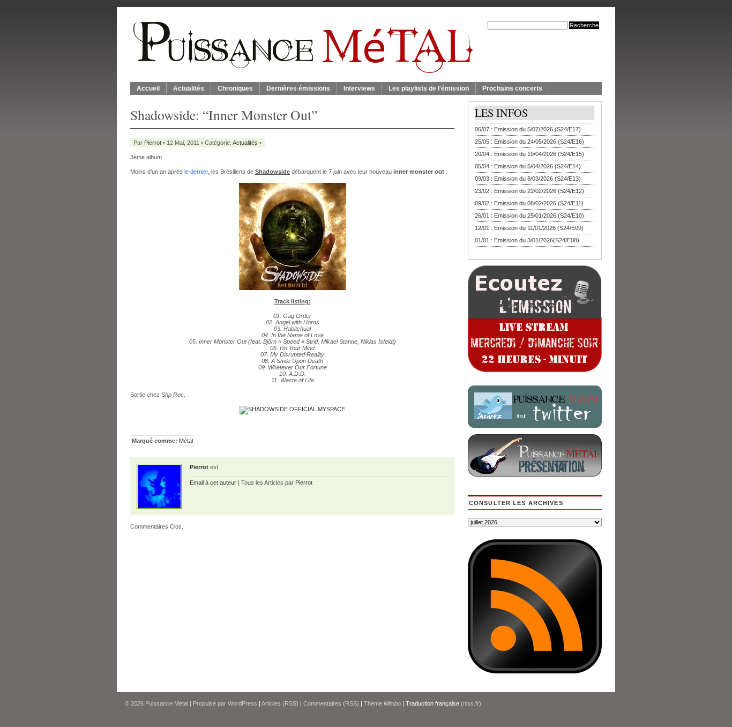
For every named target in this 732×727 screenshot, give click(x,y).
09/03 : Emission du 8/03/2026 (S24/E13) (528, 178)
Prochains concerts (512, 88)
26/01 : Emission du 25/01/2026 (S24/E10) (529, 215)
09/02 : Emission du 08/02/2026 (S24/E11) (529, 203)
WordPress (242, 703)
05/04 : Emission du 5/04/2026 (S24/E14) (528, 166)
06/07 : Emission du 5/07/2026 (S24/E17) (528, 129)
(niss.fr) (471, 703)
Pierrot (152, 142)
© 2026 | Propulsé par (176, 703)
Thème (382, 703)
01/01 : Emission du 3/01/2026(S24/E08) (527, 240)
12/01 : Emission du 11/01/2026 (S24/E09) (529, 228)
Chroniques (235, 88)
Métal (186, 440)
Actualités (188, 88)
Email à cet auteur (213, 482)
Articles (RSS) (280, 703)
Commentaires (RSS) (331, 703)
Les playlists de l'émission (429, 88)
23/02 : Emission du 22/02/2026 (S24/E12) (529, 191)
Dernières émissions (298, 88)
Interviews (359, 88)
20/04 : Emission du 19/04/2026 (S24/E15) (529, 154)
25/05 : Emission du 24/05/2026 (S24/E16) (529, 141)
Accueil (148, 88)
